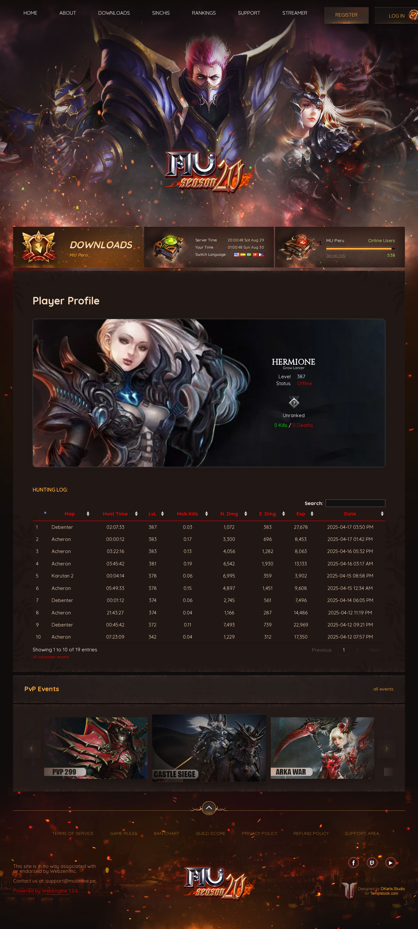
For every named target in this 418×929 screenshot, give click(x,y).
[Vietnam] (255, 254)
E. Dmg (267, 514)
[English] (236, 254)
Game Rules (123, 833)
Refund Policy (311, 833)
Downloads (114, 13)
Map (70, 514)
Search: (314, 503)
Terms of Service (73, 833)
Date (350, 514)
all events (383, 688)
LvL (152, 514)
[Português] (249, 254)
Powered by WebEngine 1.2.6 (45, 891)
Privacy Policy (259, 833)
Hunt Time (115, 514)
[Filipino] (261, 254)
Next (375, 650)
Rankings (204, 13)
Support (249, 13)
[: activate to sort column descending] (40, 514)
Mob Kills (187, 514)
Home (30, 13)
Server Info (336, 255)
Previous (322, 650)
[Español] (243, 254)
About (67, 13)
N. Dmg (229, 514)
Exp (301, 514)
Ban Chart (167, 833)
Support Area (362, 833)
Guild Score (211, 833)
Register (346, 15)
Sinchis (161, 13)
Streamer (294, 13)
